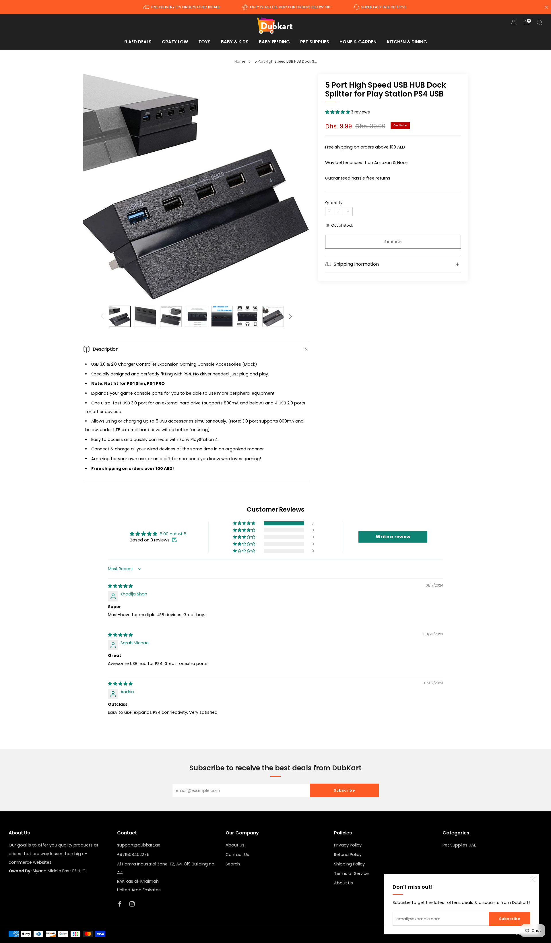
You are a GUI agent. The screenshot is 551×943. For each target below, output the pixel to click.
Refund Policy (348, 854)
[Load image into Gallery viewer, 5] (222, 316)
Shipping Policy (349, 864)
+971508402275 (133, 854)
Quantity (334, 202)
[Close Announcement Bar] (546, 7)
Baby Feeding (274, 42)
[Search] (539, 22)
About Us (235, 845)
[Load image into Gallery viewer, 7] (273, 316)
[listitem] (182, 7)
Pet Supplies (314, 42)
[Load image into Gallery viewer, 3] (171, 316)
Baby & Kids (235, 42)
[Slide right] (290, 316)
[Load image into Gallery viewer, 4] (196, 316)
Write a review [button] (393, 536)
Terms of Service (351, 873)
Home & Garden (358, 42)
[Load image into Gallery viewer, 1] (120, 316)
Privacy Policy (348, 845)
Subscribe (509, 918)
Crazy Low (175, 42)
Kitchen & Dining (407, 42)
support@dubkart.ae (138, 845)
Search (233, 864)
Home (239, 61)
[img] (120, 586)
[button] (338, 112)
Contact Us (237, 854)
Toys (204, 42)
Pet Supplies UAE (459, 845)
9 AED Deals (138, 42)
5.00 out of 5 (173, 534)
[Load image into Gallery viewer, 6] (247, 316)
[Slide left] (102, 316)
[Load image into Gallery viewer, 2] (145, 316)
